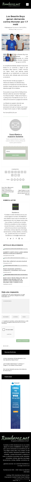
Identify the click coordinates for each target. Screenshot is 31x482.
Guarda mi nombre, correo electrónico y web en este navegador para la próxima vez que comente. (15, 322)
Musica (11, 29)
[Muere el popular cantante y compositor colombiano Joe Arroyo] (15, 266)
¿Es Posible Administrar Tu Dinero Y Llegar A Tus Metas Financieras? (13, 364)
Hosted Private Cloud (18, 477)
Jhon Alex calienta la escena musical (15, 261)
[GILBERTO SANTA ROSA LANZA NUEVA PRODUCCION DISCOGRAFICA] (15, 249)
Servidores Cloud (20, 475)
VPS (13, 475)
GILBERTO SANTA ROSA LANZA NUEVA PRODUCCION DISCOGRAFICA (15, 252)
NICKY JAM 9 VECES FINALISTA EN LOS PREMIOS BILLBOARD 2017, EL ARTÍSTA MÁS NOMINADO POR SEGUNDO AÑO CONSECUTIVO (15, 280)
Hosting (8, 475)
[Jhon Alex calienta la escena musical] (15, 258)
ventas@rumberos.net (23, 465)
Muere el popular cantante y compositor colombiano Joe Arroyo (14, 269)
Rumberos (15, 27)
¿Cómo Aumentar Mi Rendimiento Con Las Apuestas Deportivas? (14, 359)
